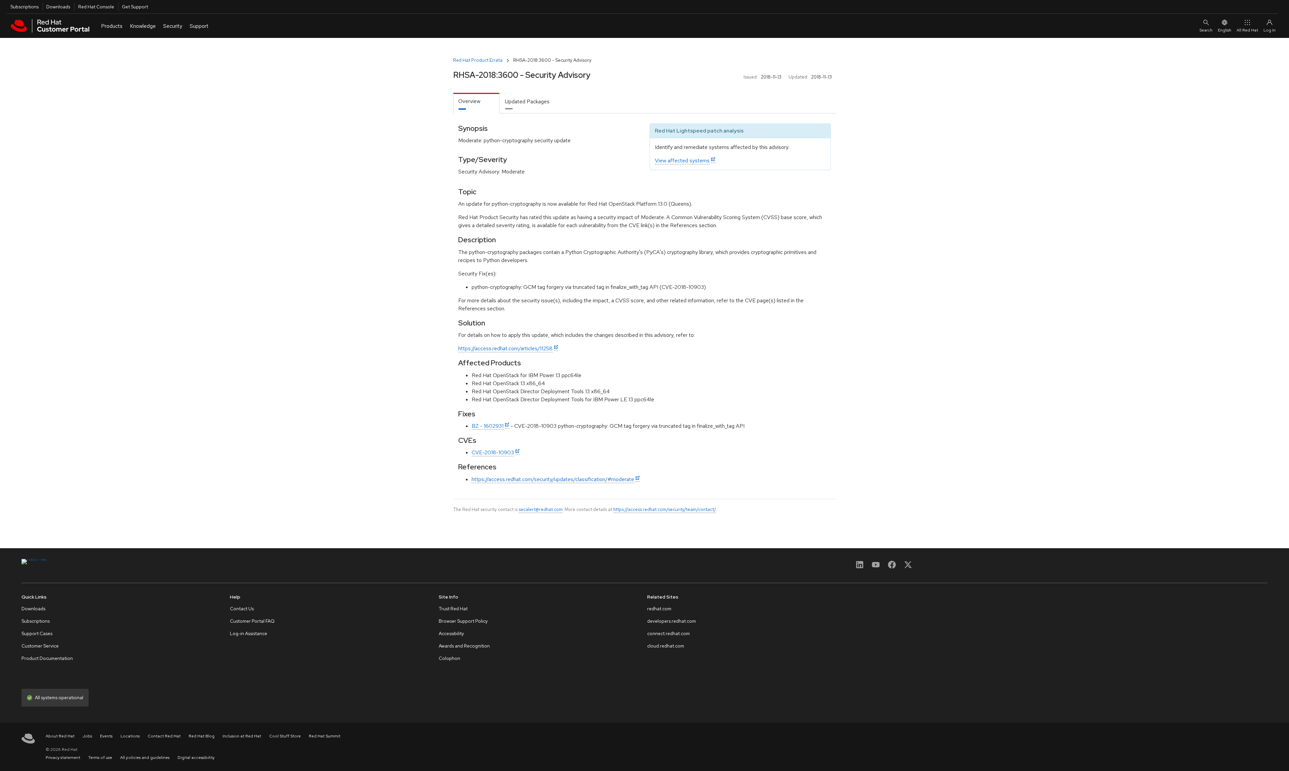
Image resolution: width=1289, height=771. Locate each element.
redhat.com (659, 609)
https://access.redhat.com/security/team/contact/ (664, 509)
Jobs (87, 736)
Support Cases (36, 633)
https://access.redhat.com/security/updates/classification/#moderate (553, 479)
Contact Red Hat (164, 736)
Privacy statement (63, 757)
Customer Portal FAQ (252, 621)
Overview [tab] (469, 101)
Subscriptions (24, 7)
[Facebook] (892, 566)
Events (106, 736)
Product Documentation (47, 658)
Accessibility (451, 633)
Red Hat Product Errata (478, 60)
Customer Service (40, 646)
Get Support (135, 7)
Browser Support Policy (463, 621)
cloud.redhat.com (665, 646)
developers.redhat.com (671, 621)
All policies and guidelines (145, 757)
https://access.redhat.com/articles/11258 (505, 348)
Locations (130, 736)
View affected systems (682, 160)
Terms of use (100, 757)
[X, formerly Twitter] (908, 566)
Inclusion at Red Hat (242, 736)
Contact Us (242, 609)
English (1224, 30)
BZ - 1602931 (488, 425)
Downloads (58, 7)
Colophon (449, 658)
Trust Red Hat (453, 609)
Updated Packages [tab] (527, 101)
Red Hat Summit (324, 736)
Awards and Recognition (464, 646)
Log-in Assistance (248, 633)
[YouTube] (876, 566)
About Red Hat (60, 736)
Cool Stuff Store (285, 736)
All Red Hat (1247, 30)
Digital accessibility (196, 757)
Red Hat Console (96, 7)
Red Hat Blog (201, 736)
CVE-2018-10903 (493, 452)
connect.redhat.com (668, 633)
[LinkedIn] (860, 566)
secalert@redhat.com (541, 509)
